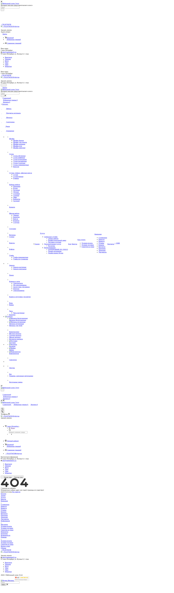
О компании (5, 504)
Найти (3, 584)
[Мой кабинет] (2, 392)
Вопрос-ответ (5, 546)
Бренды (3, 499)
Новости (4, 506)
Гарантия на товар (7, 530)
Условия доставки (7, 528)
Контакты (4, 513)
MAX (7, 61)
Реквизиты (4, 532)
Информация (5, 521)
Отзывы (3, 510)
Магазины (4, 524)
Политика (4, 533)
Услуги (3, 497)
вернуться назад (6, 492)
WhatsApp (8, 66)
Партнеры (4, 515)
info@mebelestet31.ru (9, 52)
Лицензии (4, 517)
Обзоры (3, 548)
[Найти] (2, 9)
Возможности (5, 535)
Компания (4, 501)
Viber (6, 63)
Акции (3, 495)
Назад (13, 428)
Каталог (3, 494)
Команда (4, 508)
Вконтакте (8, 57)
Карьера (3, 512)
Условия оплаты (6, 526)
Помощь (4, 537)
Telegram (8, 59)
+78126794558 (6, 24)
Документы (5, 519)
